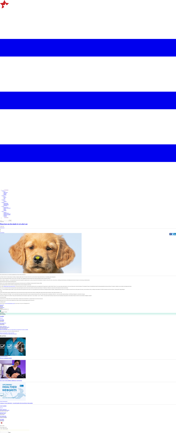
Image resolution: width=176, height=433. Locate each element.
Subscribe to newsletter (7, 214)
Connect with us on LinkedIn (12, 333)
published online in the (9, 286)
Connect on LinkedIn (25, 329)
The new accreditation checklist (6, 358)
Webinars (5, 210)
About (3, 211)
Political (3, 195)
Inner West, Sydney (3, 413)
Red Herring (5, 205)
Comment (5, 201)
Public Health (6, 192)
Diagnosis (5, 193)
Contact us (5, 216)
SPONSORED (6, 378)
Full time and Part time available (4, 327)
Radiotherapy (2, 378)
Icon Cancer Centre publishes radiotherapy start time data (11, 380)
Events (3, 206)
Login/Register (6, 217)
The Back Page (6, 203)
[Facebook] (170, 234)
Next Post (1, 305)
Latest (4, 191)
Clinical (3, 190)
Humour (3, 202)
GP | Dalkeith (2, 319)
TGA (4, 198)
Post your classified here (3, 328)
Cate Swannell (2, 232)
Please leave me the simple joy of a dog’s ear (14, 224)
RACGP (5, 197)
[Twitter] (173, 234)
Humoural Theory (6, 204)
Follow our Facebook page (18, 329)
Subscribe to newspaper (7, 213)
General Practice (2, 356)
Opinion (3, 199)
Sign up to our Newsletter (3, 329)
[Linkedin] (175, 234)
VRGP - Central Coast (3, 326)
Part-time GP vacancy (3, 412)
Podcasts (5, 209)
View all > (1, 407)
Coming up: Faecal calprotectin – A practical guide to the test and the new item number (16, 403)
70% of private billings (3, 416)
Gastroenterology (4, 401)
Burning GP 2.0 (6, 207)
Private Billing (2, 320)
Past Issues (5, 215)
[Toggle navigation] (1, 12)
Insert (9, 432)
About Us (5, 212)
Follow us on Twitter (11, 329)
